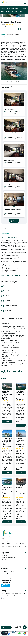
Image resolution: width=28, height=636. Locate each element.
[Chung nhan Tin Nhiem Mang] (14, 611)
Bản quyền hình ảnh (6, 582)
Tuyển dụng (4, 559)
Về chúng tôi (4, 555)
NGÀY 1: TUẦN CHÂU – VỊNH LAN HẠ (11, 238)
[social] (12, 627)
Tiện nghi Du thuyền (5, 36)
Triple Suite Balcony (9, 160)
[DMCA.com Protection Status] (14, 585)
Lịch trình (17, 8)
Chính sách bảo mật (6, 580)
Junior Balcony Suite (9, 109)
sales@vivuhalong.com (9, 541)
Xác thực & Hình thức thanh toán (9, 571)
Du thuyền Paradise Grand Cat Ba (7, 487)
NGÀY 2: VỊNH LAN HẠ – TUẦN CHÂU (11, 275)
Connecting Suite (8, 184)
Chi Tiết (7, 421)
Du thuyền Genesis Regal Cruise (20, 440)
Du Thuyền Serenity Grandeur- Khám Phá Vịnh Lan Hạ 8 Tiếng (7, 394)
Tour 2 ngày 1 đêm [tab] (5, 233)
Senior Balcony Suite (9, 135)
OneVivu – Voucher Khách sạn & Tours (10, 564)
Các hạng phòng (10, 8)
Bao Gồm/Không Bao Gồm (11, 11)
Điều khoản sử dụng (6, 578)
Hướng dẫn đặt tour (6, 573)
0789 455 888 (7, 538)
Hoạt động (4, 561)
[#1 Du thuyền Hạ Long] (8, 3)
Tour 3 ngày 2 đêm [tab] (14, 233)
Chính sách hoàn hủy (6, 576)
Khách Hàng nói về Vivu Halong (8, 557)
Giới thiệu (3, 8)
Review (20, 11)
